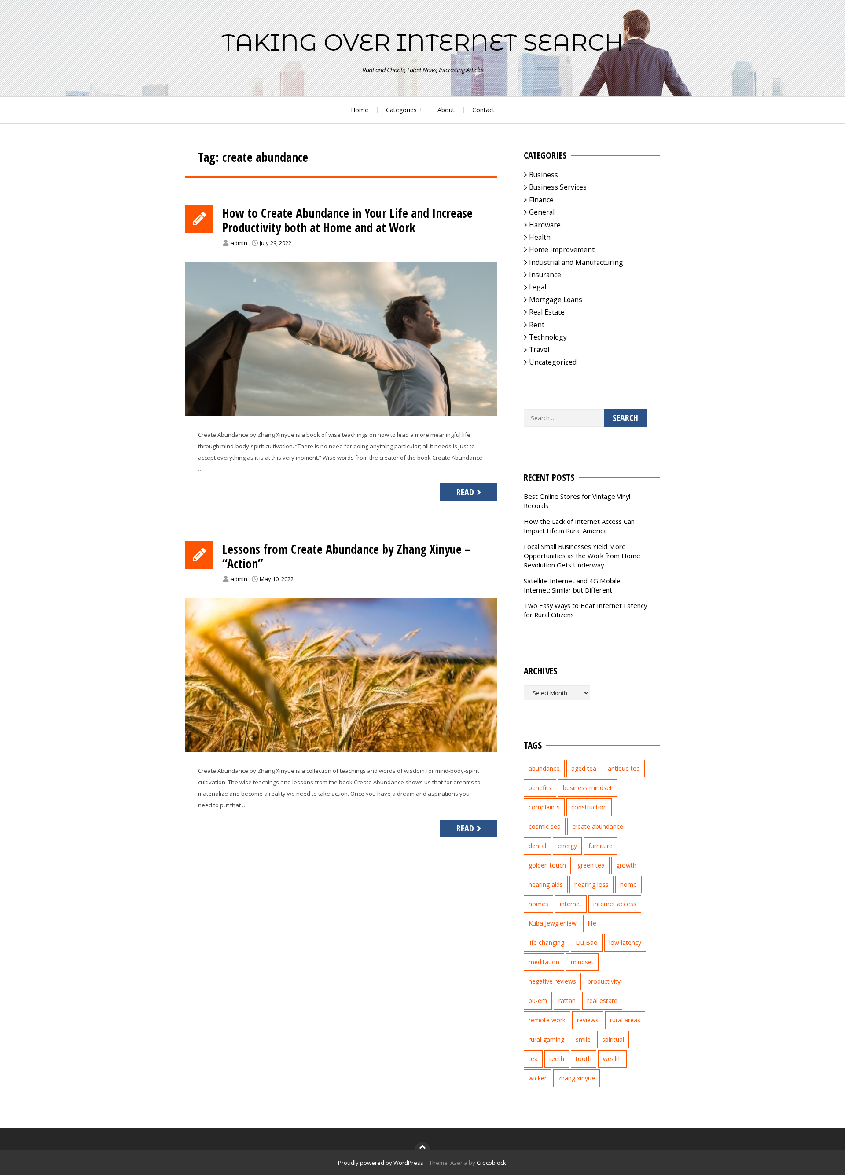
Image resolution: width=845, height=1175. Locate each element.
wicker (538, 1078)
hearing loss (591, 884)
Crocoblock (491, 1163)
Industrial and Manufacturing (576, 262)
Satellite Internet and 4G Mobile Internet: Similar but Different (572, 585)
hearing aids (546, 884)
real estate (602, 1000)
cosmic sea (545, 826)
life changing (546, 942)
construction (589, 807)
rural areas (625, 1020)
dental (537, 846)
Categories (401, 110)
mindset (582, 962)
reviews (588, 1020)
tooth (584, 1058)
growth (626, 865)
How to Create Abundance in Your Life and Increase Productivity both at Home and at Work (347, 220)
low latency (625, 942)
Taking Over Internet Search (422, 42)
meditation (544, 962)
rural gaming (546, 1039)
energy (567, 846)
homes (538, 904)
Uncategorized (553, 362)
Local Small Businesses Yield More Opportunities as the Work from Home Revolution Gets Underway (582, 555)
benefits (540, 787)
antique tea (624, 768)
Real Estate (547, 312)
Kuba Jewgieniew (553, 923)
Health (540, 237)
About (446, 110)
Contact (483, 110)
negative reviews (552, 981)
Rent (536, 324)
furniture (600, 846)
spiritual (613, 1039)
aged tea (583, 768)
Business (543, 174)
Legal (537, 287)
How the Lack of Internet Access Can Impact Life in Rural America (579, 526)
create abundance (597, 826)
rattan (567, 1000)
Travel (539, 349)
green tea (591, 865)
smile (583, 1039)
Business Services (558, 187)
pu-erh (538, 1000)
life (592, 923)
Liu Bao (587, 942)
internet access (614, 904)
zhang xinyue (576, 1078)
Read (465, 492)
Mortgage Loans (555, 299)
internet (571, 904)
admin (239, 243)
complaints (544, 807)
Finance (541, 200)
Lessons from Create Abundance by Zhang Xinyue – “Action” (346, 556)
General (542, 212)
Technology (548, 337)
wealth (612, 1058)
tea (533, 1058)
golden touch (547, 865)
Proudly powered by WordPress (380, 1163)
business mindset (587, 787)
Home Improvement (562, 249)
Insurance (545, 274)
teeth (556, 1058)
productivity (604, 981)
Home (359, 110)
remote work (547, 1020)
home (628, 884)
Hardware (545, 225)
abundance (544, 768)
